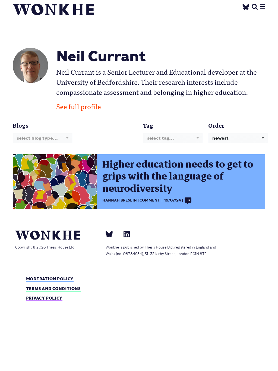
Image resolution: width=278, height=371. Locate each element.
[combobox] (42, 138)
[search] (255, 6)
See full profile (78, 106)
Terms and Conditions (53, 288)
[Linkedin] (124, 234)
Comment (150, 200)
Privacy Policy (44, 298)
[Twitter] (246, 6)
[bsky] (112, 234)
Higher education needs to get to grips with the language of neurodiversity (177, 176)
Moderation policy (50, 278)
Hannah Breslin (119, 200)
